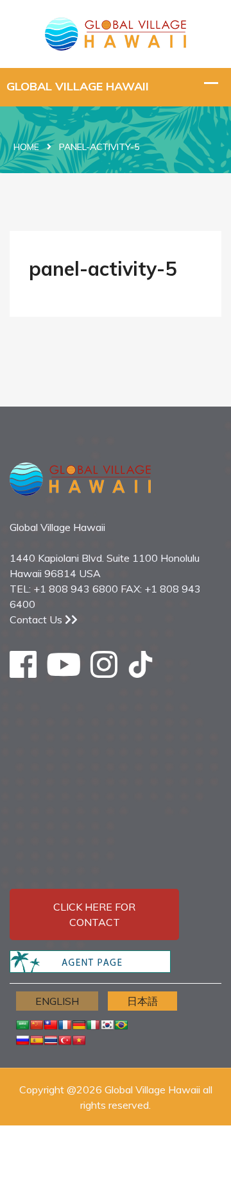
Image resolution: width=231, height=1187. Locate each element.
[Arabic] (22, 1025)
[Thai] (50, 1040)
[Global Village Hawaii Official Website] (115, 32)
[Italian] (93, 1025)
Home (26, 147)
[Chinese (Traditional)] (50, 1025)
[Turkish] (64, 1040)
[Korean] (107, 1025)
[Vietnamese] (79, 1040)
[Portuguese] (121, 1025)
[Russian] (22, 1040)
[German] (79, 1025)
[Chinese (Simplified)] (36, 1025)
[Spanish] (36, 1040)
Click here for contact (94, 914)
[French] (64, 1025)
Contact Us (37, 619)
